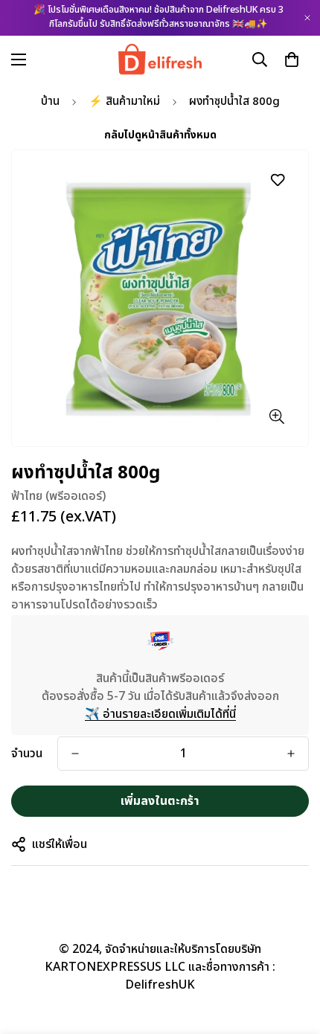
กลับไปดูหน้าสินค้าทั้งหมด (160, 135)
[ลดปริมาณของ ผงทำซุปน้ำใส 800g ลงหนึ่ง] (75, 753)
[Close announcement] (307, 18)
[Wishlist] (277, 179)
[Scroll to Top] (293, 955)
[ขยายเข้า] (276, 416)
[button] (292, 59)
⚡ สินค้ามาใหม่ (124, 101)
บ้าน (50, 101)
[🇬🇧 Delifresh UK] (160, 59)
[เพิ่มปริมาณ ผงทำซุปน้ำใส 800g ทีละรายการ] (291, 753)
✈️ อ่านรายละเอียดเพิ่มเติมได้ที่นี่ (160, 714)
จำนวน (26, 753)
